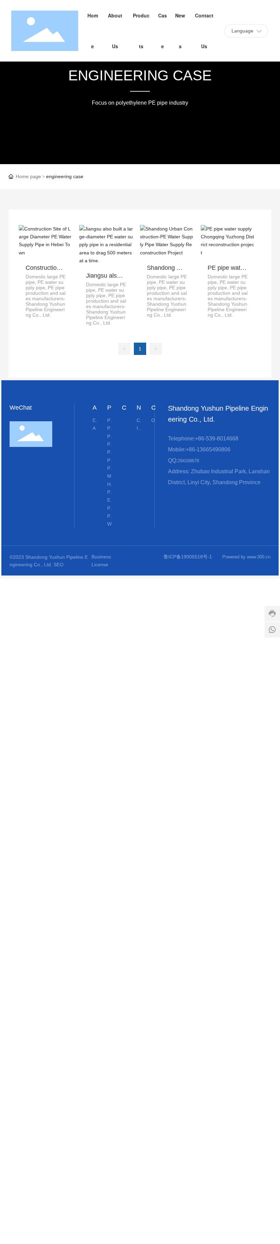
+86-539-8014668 (216, 438)
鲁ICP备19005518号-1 (188, 556)
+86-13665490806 (208, 449)
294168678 (188, 460)
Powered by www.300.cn (246, 556)
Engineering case (140, 75)
